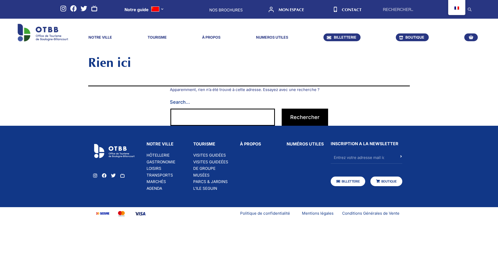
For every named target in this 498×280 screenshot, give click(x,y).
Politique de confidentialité (265, 213)
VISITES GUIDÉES (209, 155)
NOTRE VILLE (100, 37)
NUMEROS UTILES (272, 37)
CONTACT (352, 10)
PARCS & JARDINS (210, 181)
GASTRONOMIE (161, 161)
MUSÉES (201, 175)
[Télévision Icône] (94, 8)
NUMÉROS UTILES (305, 143)
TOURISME (157, 37)
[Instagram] (63, 8)
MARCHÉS (156, 181)
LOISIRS (154, 168)
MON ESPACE (291, 10)
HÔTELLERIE (158, 155)
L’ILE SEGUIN (205, 188)
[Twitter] (83, 8)
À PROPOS (211, 37)
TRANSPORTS (160, 175)
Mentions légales (318, 213)
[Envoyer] (401, 159)
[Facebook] (73, 8)
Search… (180, 102)
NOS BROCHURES (226, 10)
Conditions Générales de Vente (370, 213)
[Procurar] (470, 9)
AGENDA (154, 188)
